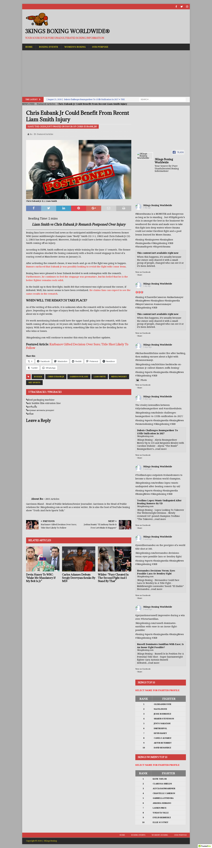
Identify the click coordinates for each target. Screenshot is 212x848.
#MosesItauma (143, 214)
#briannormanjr (144, 360)
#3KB (170, 243)
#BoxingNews (142, 300)
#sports (149, 372)
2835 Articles (52, 499)
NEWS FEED (28, 104)
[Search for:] (162, 99)
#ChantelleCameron (155, 297)
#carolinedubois (172, 408)
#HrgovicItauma (161, 246)
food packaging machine (41, 400)
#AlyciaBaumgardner (146, 408)
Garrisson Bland (79, 377)
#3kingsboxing (159, 243)
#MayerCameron (144, 304)
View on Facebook (142, 272)
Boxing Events (48, 47)
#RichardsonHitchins (146, 353)
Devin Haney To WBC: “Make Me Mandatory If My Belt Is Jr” (40, 578)
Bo (31, 134)
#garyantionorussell (146, 615)
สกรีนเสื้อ (32, 407)
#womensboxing (144, 424)
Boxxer (38, 377)
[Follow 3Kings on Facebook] (176, 6)
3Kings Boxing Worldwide (157, 205)
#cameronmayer (162, 304)
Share (139, 275)
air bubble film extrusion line (44, 403)
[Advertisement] (106, 73)
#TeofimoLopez (143, 475)
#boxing (139, 239)
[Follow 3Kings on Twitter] (181, 6)
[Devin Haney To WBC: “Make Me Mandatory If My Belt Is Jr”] (42, 558)
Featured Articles (46, 104)
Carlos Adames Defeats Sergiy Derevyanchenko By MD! (78, 578)
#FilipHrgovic (176, 217)
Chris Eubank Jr (56, 377)
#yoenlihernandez (145, 545)
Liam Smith (100, 377)
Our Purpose (100, 47)
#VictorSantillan (149, 619)
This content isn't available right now (157, 253)
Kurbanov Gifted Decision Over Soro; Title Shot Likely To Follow (77, 346)
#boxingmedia (172, 300)
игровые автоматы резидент (41, 410)
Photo (144, 380)
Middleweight (119, 377)
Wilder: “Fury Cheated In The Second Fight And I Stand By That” (113, 578)
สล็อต (31, 414)
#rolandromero (171, 475)
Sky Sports (34, 382)
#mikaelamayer (175, 297)
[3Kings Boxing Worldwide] (145, 155)
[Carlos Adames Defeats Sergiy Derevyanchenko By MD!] (78, 558)
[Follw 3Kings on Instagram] (187, 6)
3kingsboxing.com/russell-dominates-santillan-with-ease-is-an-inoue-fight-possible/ (156, 626)
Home (29, 47)
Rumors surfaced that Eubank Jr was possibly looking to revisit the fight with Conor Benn (76, 266)
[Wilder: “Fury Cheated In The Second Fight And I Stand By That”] (114, 558)
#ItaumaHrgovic (144, 246)
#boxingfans (157, 300)
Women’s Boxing (75, 47)
